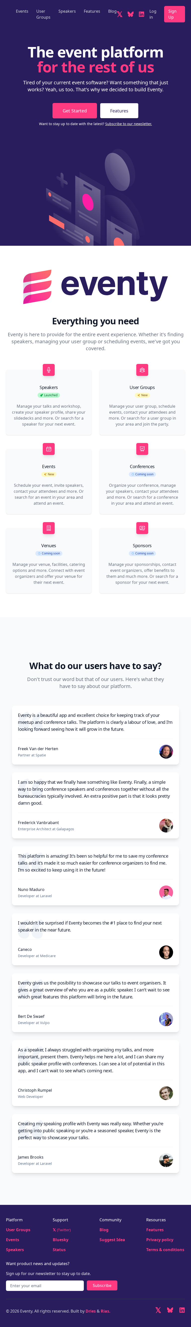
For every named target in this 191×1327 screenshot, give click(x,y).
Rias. (105, 1311)
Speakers (67, 11)
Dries (91, 1311)
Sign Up (172, 14)
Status (59, 1249)
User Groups (43, 14)
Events (22, 11)
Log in (152, 14)
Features (92, 11)
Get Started (75, 111)
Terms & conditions (165, 1249)
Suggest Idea (112, 1239)
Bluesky (60, 1239)
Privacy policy (159, 1239)
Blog (112, 11)
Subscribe (102, 1285)
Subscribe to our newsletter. (128, 123)
